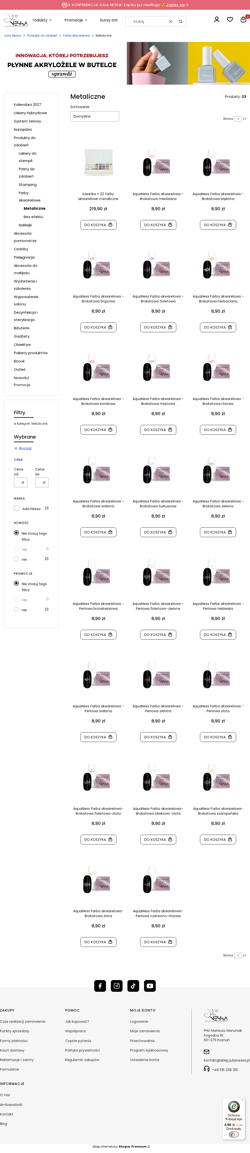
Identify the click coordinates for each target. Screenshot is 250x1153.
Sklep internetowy (119, 1146)
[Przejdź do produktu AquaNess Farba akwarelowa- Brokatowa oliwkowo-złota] (158, 777)
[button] (180, 21)
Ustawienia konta (144, 1059)
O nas (5, 1095)
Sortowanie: (80, 106)
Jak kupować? (77, 1021)
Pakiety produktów (31, 352)
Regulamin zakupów (82, 1059)
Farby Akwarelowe (76, 35)
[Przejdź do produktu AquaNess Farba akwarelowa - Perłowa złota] (218, 674)
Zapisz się (175, 4)
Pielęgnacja (24, 257)
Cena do (39, 472)
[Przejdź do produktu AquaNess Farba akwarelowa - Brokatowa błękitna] (218, 162)
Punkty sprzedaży (14, 1031)
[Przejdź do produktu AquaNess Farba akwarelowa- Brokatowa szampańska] (218, 777)
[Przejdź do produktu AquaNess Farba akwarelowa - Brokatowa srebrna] (98, 469)
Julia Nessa (12, 35)
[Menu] (242, 1101)
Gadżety (22, 336)
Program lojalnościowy (149, 1050)
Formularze (9, 1069)
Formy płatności (14, 1040)
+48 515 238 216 (225, 1069)
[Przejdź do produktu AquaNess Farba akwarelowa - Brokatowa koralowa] (98, 367)
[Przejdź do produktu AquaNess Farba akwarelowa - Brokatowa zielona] (218, 469)
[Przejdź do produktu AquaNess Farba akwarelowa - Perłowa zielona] (158, 674)
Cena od (18, 472)
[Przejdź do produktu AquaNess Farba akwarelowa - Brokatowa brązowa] (98, 265)
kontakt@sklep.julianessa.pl (227, 1060)
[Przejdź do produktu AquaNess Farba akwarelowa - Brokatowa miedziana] (158, 162)
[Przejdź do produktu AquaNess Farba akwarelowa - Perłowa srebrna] (98, 674)
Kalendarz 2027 (27, 104)
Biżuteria (21, 328)
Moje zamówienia (145, 1031)
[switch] (234, 1134)
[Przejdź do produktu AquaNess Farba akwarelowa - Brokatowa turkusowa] (158, 469)
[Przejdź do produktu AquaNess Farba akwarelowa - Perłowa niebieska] (218, 572)
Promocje (22, 384)
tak (24, 549)
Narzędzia (23, 129)
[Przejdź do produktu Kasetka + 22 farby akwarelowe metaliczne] (98, 162)
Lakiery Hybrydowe (30, 112)
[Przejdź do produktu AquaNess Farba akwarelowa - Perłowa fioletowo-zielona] (158, 572)
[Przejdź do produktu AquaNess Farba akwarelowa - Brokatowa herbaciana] (218, 265)
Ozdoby (21, 248)
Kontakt (6, 1114)
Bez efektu (33, 216)
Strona (228, 119)
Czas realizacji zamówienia (22, 1021)
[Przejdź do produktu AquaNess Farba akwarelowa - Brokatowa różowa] (218, 367)
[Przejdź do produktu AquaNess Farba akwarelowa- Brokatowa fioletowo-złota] (98, 777)
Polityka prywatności (82, 1050)
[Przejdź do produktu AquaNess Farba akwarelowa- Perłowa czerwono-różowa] (158, 879)
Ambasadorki (11, 1104)
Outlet (20, 369)
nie (24, 559)
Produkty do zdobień (42, 35)
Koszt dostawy (12, 1050)
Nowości (21, 377)
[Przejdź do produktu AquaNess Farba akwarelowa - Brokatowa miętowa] (158, 367)
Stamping (28, 184)
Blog (3, 1123)
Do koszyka (95, 224)
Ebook (19, 361)
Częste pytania (78, 1040)
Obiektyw (22, 344)
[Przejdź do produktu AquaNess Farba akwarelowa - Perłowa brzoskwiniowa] (98, 572)
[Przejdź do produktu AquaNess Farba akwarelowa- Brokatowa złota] (98, 879)
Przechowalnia (142, 1040)
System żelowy (27, 121)
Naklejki (25, 225)
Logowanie (139, 1021)
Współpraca (75, 1031)
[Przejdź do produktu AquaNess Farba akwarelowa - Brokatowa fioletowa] (158, 265)
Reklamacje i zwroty (17, 1059)
